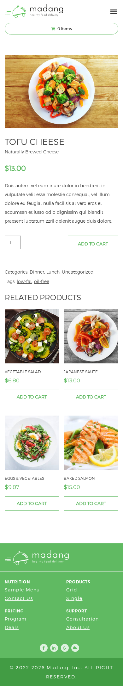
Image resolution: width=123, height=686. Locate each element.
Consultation (82, 618)
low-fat (24, 281)
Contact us (19, 598)
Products (78, 581)
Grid (72, 589)
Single (74, 598)
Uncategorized (78, 272)
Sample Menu (22, 589)
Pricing (14, 611)
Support (76, 611)
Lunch (53, 272)
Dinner (37, 272)
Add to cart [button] (32, 396)
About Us (78, 627)
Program (16, 618)
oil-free (41, 281)
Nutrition (17, 581)
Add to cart (93, 243)
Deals (12, 627)
